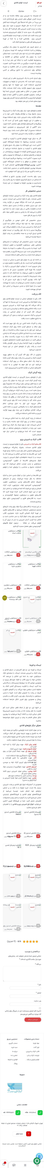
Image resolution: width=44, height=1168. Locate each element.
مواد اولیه (36, 1043)
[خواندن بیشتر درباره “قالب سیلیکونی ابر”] (18, 651)
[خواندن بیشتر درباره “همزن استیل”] (38, 926)
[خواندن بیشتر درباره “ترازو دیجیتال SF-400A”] (38, 896)
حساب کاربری (13, 1043)
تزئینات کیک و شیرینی (32, 1055)
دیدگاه (38, 964)
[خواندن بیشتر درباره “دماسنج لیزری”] (18, 896)
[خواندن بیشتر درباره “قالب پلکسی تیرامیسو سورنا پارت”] (38, 555)
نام (39, 985)
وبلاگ (15, 1064)
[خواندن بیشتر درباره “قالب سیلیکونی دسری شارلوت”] (38, 621)
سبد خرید (14, 1047)
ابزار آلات (36, 1047)
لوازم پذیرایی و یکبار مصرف (32, 1060)
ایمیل (38, 993)
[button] (18, 555)
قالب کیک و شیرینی (32, 1051)
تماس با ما (14, 1055)
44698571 (8, 1113)
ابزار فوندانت (31, 762)
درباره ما (14, 1051)
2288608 (30, 1113)
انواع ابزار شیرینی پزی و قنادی (23, 804)
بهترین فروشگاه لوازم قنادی (25, 165)
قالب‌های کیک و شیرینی (32, 444)
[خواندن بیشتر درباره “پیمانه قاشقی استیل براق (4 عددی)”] (18, 929)
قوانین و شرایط (12, 1060)
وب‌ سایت (37, 1001)
